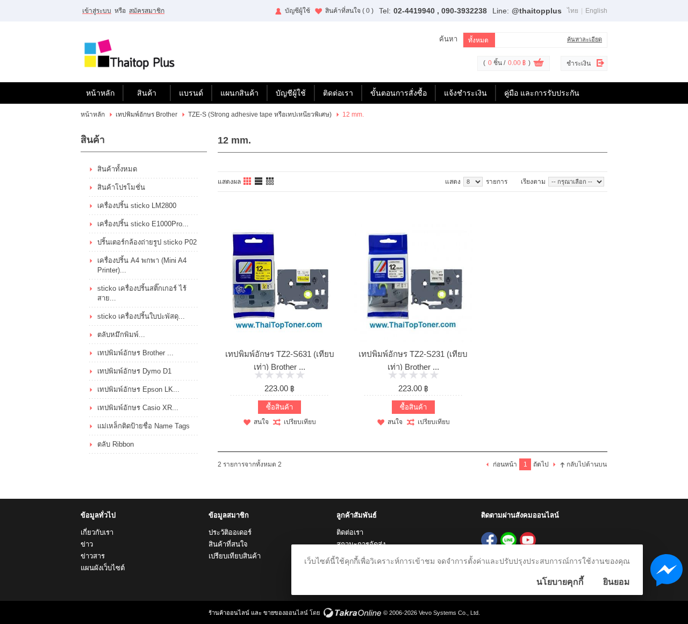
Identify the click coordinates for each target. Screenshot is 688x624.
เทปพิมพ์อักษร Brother (146, 114)
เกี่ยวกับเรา (97, 532)
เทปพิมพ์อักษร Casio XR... (137, 408)
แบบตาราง (270, 181)
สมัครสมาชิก (146, 11)
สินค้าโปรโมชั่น (121, 187)
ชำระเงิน (579, 63)
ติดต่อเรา (338, 93)
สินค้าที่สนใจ (349, 11)
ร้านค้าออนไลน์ (229, 612)
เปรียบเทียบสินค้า (235, 556)
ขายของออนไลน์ (285, 612)
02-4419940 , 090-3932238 (440, 10)
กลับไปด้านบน (587, 464)
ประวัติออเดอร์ (230, 532)
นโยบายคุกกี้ (560, 581)
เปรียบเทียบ (300, 422)
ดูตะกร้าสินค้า (538, 63)
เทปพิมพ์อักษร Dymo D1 (134, 371)
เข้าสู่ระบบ (96, 11)
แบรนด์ (191, 93)
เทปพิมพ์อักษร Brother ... (135, 353)
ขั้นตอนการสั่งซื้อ (398, 93)
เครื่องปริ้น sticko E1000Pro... (143, 224)
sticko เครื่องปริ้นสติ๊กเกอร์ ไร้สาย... (142, 293)
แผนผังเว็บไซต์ (103, 568)
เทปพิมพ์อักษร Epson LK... (138, 389)
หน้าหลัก (100, 93)
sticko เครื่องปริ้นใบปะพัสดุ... (141, 316)
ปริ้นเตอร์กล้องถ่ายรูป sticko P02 (147, 242)
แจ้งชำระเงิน (465, 93)
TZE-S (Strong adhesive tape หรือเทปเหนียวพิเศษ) (260, 114)
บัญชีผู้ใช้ (297, 11)
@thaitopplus (537, 10)
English (596, 11)
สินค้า (146, 93)
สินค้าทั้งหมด (117, 169)
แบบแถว (259, 181)
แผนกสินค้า (239, 93)
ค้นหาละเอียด (584, 39)
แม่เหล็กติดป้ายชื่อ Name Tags (143, 426)
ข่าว (87, 544)
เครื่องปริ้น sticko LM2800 (136, 206)
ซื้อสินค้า (279, 407)
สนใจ (261, 422)
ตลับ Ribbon (115, 444)
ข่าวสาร (93, 556)
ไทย (572, 11)
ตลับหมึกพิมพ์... (121, 335)
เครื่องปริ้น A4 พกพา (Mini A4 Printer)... (142, 265)
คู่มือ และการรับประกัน (541, 93)
